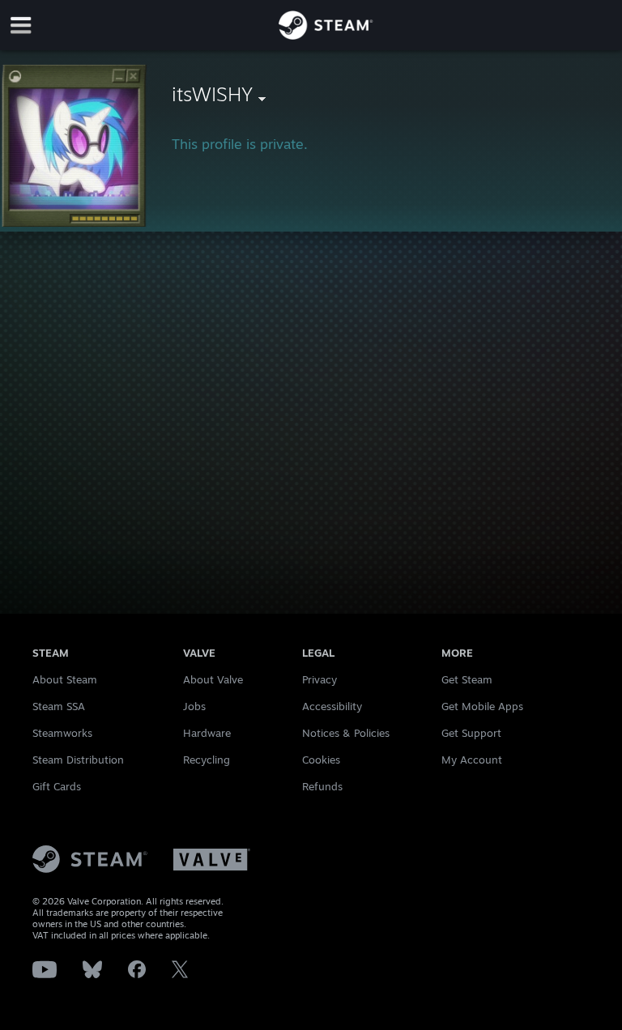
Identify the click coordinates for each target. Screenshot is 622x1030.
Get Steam (466, 679)
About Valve (213, 679)
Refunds (322, 786)
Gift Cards (56, 786)
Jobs (194, 706)
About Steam (64, 679)
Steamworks (62, 732)
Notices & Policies (346, 732)
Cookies (321, 759)
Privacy (319, 679)
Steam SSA (58, 706)
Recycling (206, 759)
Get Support (471, 732)
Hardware (207, 732)
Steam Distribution (78, 759)
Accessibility (332, 706)
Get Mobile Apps (482, 706)
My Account (471, 759)
